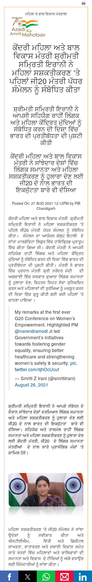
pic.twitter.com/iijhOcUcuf (46, 366)
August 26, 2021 (31, 384)
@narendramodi (31, 331)
